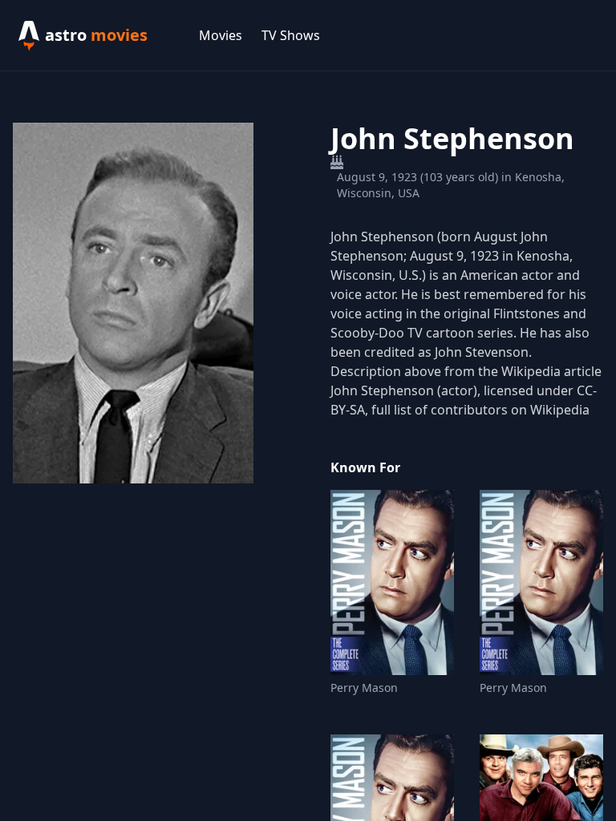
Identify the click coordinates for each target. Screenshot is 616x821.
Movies (220, 35)
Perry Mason (364, 687)
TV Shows (290, 35)
